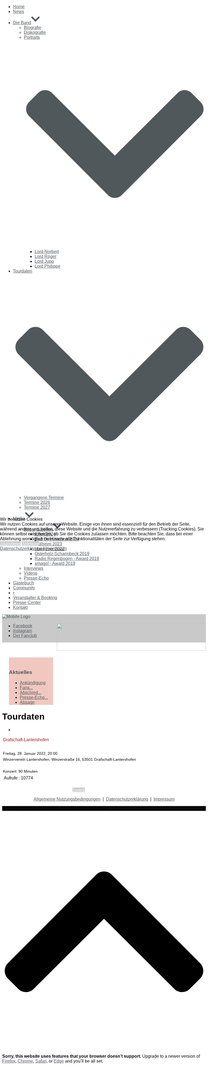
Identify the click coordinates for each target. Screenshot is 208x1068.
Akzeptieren (10, 543)
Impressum (56, 548)
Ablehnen (30, 543)
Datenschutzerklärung (21, 548)
